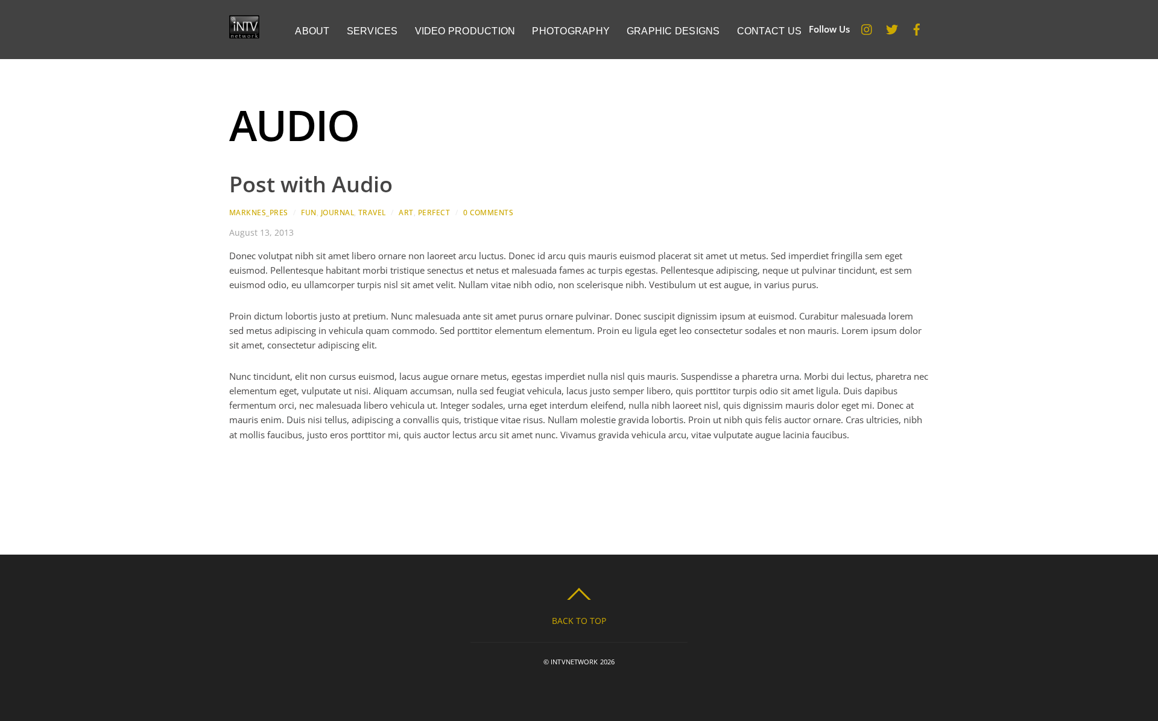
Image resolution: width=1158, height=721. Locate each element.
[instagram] (867, 27)
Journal (337, 212)
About (312, 31)
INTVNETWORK (574, 661)
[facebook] (916, 27)
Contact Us (769, 31)
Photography (571, 31)
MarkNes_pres (258, 212)
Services (372, 31)
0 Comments (488, 212)
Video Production (465, 31)
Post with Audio (311, 184)
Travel (372, 212)
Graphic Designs (673, 31)
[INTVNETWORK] (244, 32)
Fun (308, 212)
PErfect (434, 212)
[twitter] (892, 27)
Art (406, 212)
